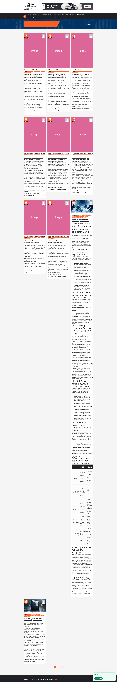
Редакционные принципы (61, 14)
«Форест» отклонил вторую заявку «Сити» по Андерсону (57, 75)
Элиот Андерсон (27, 238)
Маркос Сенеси (26, 615)
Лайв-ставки (84, 214)
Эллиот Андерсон (27, 72)
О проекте (72, 14)
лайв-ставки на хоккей (82, 215)
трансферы (43, 71)
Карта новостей (81, 14)
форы (82, 217)
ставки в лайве (89, 215)
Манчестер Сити (30, 71)
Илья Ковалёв (28, 69)
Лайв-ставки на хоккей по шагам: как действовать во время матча (80, 220)
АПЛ (26, 71)
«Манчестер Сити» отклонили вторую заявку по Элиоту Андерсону (33, 158)
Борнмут (33, 614)
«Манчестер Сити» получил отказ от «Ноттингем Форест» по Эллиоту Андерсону (82, 158)
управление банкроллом (76, 217)
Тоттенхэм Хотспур (40, 615)
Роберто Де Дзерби (33, 615)
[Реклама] (67, 6)
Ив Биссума (37, 614)
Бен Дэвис (29, 614)
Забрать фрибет (98, 678)
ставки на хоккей (81, 216)
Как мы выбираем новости (35, 17)
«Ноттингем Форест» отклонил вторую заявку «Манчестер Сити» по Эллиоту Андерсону (57, 158)
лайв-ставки (75, 215)
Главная (89, 24)
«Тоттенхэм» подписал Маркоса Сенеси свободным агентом (34, 619)
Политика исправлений (50, 17)
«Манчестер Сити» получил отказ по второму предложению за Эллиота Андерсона (34, 75)
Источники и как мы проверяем (66, 17)
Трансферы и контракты (45, 14)
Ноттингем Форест (37, 71)
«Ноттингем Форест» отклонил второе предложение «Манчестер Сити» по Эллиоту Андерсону (57, 241)
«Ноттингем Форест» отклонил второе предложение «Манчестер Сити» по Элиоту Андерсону (34, 241)
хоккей (85, 217)
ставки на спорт (74, 216)
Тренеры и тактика (32, 14)
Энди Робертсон (27, 616)
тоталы (86, 216)
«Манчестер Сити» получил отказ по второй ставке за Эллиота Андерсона (80, 75)
